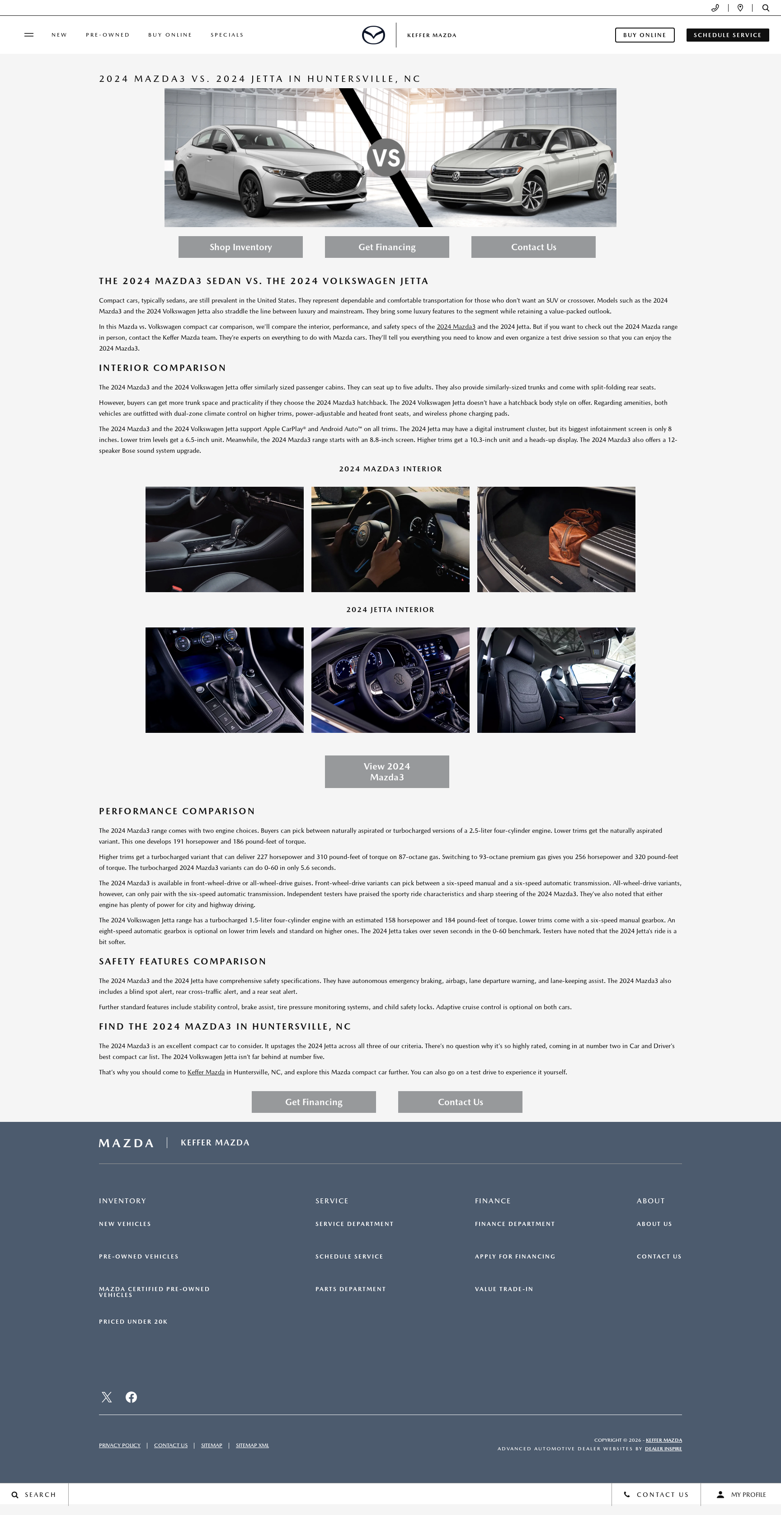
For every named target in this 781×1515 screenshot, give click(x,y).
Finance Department (515, 1224)
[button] (766, 8)
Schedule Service (349, 1257)
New (60, 35)
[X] (107, 1397)
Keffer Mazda (206, 1072)
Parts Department (350, 1289)
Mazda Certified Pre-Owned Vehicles (154, 1292)
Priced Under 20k (133, 1322)
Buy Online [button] (645, 35)
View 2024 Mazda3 (387, 772)
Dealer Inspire (663, 1449)
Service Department (354, 1224)
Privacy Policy (120, 1445)
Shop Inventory (241, 247)
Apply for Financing (515, 1257)
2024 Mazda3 (456, 326)
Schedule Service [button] (728, 35)
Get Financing (387, 247)
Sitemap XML (252, 1445)
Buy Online (170, 35)
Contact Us (533, 247)
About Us (655, 1224)
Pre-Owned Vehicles (139, 1257)
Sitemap (211, 1445)
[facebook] (131, 1397)
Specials (227, 35)
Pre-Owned (108, 35)
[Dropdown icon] (715, 8)
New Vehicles (125, 1224)
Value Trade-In (504, 1289)
